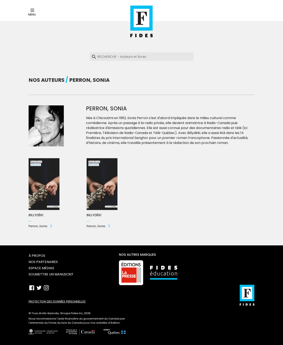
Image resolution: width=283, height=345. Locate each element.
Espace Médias (41, 268)
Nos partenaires (43, 261)
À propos (37, 255)
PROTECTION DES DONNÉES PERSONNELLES (57, 302)
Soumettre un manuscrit (51, 274)
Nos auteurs (46, 80)
